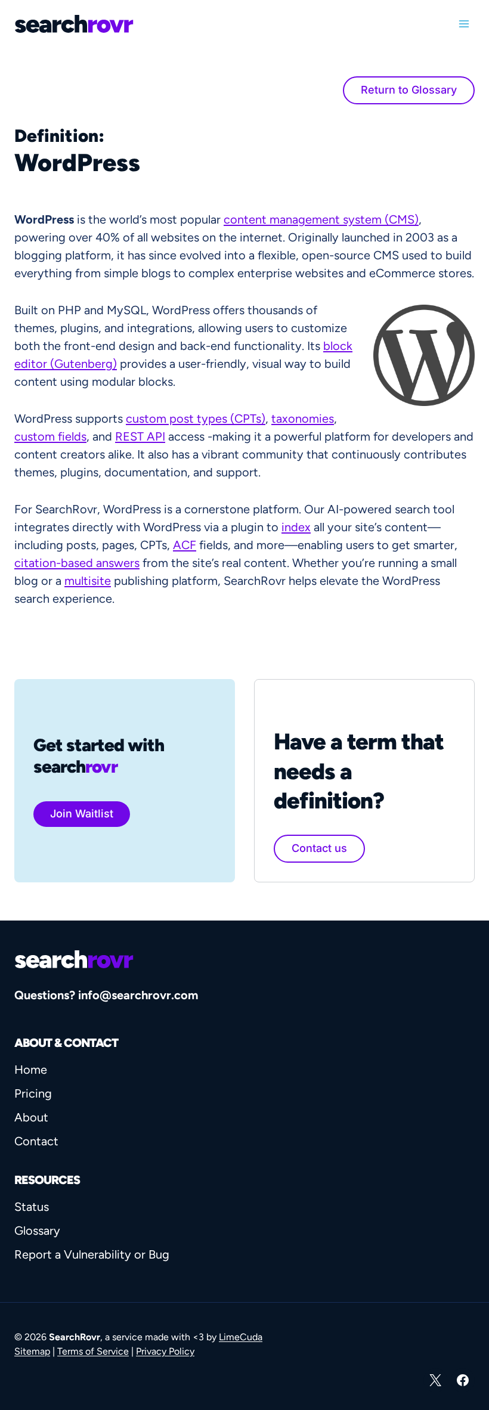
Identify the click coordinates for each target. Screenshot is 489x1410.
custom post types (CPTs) (195, 418)
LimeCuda (240, 1337)
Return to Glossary (409, 89)
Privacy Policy (165, 1351)
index (296, 527)
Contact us (319, 848)
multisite (87, 581)
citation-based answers (77, 563)
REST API (140, 436)
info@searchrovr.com (138, 995)
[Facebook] (463, 1380)
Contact (36, 1141)
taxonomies (302, 418)
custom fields (50, 436)
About (31, 1117)
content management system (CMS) (321, 219)
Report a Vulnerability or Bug (91, 1254)
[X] (435, 1380)
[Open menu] (464, 23)
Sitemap (32, 1351)
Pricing (33, 1093)
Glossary (37, 1230)
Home (30, 1069)
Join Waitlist (81, 813)
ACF (184, 545)
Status (31, 1207)
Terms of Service (93, 1351)
